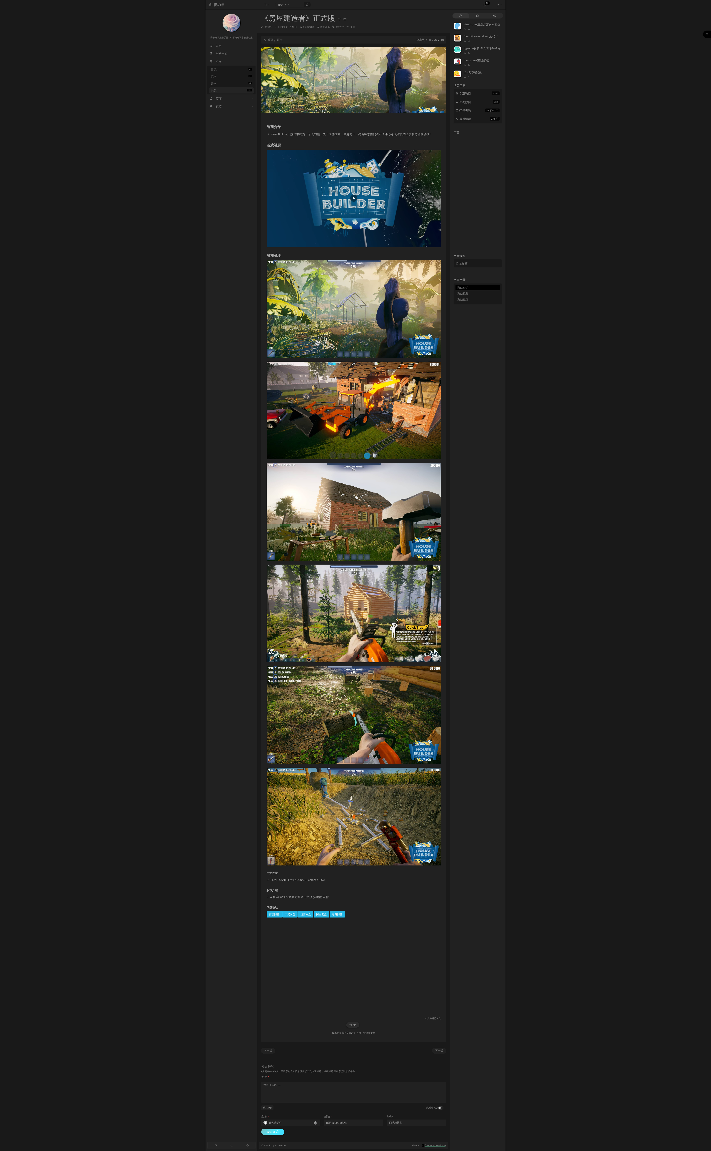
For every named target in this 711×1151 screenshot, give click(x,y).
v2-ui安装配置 (473, 72)
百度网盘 (274, 914)
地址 (390, 1116)
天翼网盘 (290, 914)
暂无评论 (325, 27)
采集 (231, 90)
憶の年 (268, 27)
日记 (231, 69)
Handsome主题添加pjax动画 (482, 24)
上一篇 (268, 1050)
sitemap (416, 1145)
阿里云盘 (321, 914)
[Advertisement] (354, 965)
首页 (270, 40)
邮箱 (328, 1116)
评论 (265, 1077)
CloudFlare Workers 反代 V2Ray (483, 36)
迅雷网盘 (306, 914)
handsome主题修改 (476, 60)
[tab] (460, 16)
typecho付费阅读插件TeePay (482, 48)
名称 (265, 1116)
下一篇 (439, 1050)
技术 (231, 76)
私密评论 (432, 1108)
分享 (231, 83)
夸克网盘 (337, 914)
